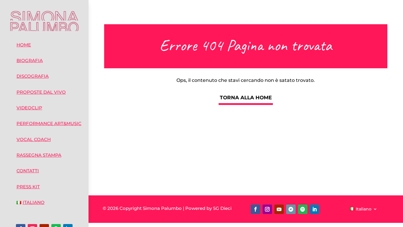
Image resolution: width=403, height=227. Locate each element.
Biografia (30, 60)
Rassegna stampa (39, 155)
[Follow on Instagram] (267, 209)
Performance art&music (49, 123)
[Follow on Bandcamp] (291, 209)
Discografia (33, 76)
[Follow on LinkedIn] (314, 209)
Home (24, 45)
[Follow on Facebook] (255, 209)
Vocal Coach (34, 139)
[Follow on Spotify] (302, 209)
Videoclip (29, 108)
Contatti (28, 171)
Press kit (28, 186)
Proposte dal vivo (41, 92)
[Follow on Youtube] (279, 209)
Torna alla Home (246, 97)
